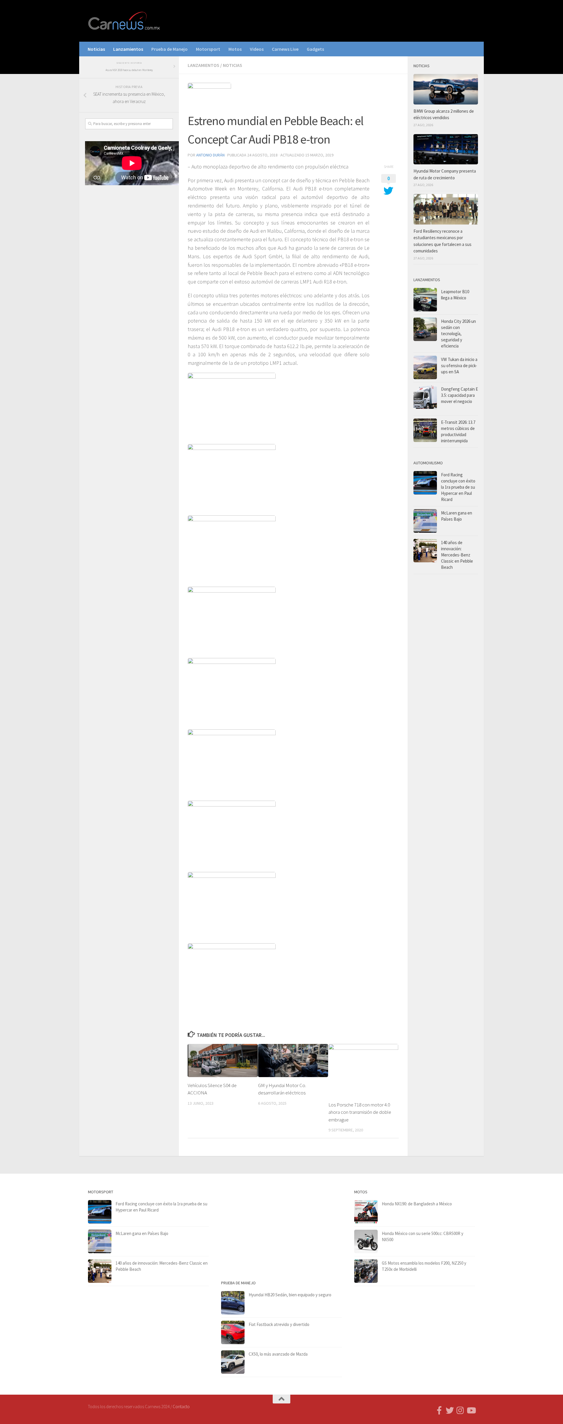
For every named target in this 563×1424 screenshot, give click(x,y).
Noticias (96, 49)
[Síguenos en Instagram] (460, 1410)
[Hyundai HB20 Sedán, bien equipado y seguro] (233, 1303)
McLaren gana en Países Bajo (142, 1233)
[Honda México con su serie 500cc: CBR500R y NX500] (366, 1241)
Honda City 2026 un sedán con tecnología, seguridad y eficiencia (458, 333)
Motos (235, 49)
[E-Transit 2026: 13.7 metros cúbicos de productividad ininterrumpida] (425, 430)
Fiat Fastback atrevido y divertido (279, 1324)
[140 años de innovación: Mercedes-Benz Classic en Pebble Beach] (425, 550)
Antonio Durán (210, 155)
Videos (257, 49)
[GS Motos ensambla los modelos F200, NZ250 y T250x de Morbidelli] (366, 1271)
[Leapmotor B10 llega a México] (425, 299)
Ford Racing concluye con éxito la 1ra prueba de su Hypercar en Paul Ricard (458, 487)
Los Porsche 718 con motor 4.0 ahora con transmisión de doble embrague (359, 1112)
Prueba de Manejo (169, 49)
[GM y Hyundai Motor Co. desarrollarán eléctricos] (293, 1060)
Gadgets (315, 49)
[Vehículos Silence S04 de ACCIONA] (223, 1060)
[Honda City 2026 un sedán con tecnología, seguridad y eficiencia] (425, 329)
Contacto (181, 1406)
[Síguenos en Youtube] (471, 1410)
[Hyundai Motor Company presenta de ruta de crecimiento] (445, 149)
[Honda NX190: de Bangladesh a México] (366, 1212)
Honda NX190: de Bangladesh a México (417, 1204)
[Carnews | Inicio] (124, 21)
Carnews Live (285, 49)
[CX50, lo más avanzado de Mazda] (233, 1362)
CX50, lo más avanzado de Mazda (278, 1354)
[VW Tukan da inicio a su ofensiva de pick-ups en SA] (425, 367)
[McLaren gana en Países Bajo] (425, 521)
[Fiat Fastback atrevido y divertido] (233, 1332)
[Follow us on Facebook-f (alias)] (439, 1410)
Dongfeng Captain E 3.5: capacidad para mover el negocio (459, 395)
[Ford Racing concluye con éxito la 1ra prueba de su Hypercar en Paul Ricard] (425, 483)
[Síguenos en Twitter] (450, 1410)
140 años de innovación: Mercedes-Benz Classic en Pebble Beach (457, 555)
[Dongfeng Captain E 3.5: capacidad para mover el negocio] (425, 398)
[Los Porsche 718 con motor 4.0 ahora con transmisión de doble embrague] (363, 1070)
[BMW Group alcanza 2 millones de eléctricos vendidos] (445, 89)
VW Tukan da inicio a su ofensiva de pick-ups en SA (459, 365)
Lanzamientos (128, 49)
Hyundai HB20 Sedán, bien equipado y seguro (290, 1295)
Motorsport (208, 49)
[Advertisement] (129, 287)
